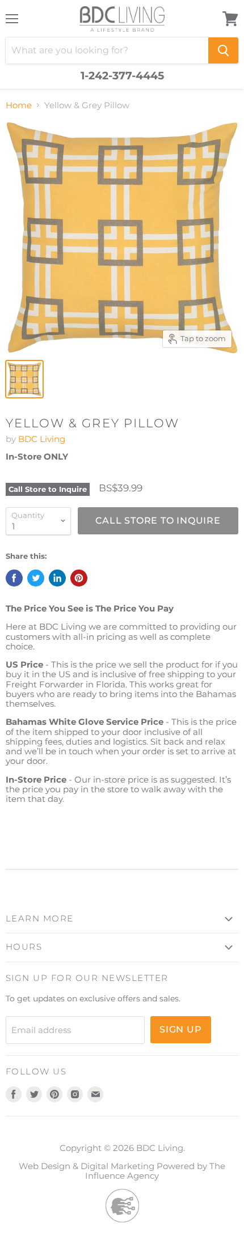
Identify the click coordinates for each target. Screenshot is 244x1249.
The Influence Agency (155, 1171)
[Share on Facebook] (14, 578)
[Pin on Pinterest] (78, 578)
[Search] (223, 50)
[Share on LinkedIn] (57, 578)
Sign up (180, 1029)
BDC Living (41, 439)
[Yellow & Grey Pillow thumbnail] (24, 379)
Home (19, 105)
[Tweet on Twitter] (35, 578)
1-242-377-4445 (122, 76)
